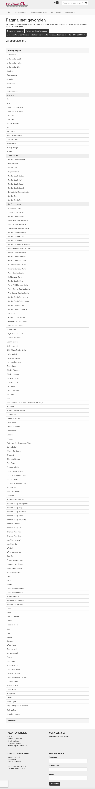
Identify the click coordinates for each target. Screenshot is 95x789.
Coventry (10, 495)
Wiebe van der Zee (14, 572)
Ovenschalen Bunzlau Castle (18, 228)
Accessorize (11, 143)
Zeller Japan (11, 701)
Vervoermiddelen (13, 653)
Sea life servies (12, 342)
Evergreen (11, 693)
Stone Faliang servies (15, 471)
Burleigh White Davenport (16, 483)
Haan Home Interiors (14, 491)
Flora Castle (11, 329)
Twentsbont (11, 131)
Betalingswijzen (13, 741)
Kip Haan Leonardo (14, 362)
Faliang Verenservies (14, 560)
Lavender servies (13, 427)
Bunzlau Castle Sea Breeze (18, 297)
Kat (8, 127)
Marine (9, 152)
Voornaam (53, 757)
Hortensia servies (13, 358)
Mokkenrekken (11, 75)
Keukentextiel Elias (13, 67)
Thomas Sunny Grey (14, 507)
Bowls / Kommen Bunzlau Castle (19, 248)
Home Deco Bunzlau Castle (18, 220)
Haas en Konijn (12, 625)
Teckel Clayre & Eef (14, 665)
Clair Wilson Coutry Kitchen (17, 350)
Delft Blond (11, 115)
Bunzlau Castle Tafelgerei (17, 232)
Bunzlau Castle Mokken (16, 216)
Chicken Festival (13, 374)
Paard (9, 608)
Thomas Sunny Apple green (17, 503)
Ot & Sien (10, 556)
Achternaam (54, 766)
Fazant (9, 621)
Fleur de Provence (14, 338)
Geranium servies (13, 418)
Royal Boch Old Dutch (15, 334)
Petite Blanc (11, 422)
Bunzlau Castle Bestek (16, 188)
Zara (9, 99)
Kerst (9, 580)
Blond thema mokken (15, 111)
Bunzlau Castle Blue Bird (17, 261)
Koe (8, 633)
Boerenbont (11, 366)
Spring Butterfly (12, 447)
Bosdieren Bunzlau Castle (17, 321)
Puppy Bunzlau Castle (16, 273)
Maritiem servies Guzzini (16, 410)
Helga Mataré (12, 354)
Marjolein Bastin (13, 596)
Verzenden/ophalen (15, 738)
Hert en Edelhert (13, 617)
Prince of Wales (12, 479)
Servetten (10, 79)
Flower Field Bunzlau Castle (18, 285)
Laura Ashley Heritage (15, 592)
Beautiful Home (12, 382)
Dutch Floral (11, 689)
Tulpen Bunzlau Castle (16, 212)
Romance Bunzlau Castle (17, 269)
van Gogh (11, 313)
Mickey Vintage (12, 147)
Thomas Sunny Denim (15, 515)
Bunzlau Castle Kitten (15, 281)
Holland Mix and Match (15, 600)
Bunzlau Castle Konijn (16, 305)
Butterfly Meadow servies (16, 475)
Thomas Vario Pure (14, 532)
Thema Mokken (13, 685)
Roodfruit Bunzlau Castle (17, 252)
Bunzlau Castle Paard (16, 200)
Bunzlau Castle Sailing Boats (18, 301)
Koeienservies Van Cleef (16, 499)
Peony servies (12, 431)
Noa (8, 398)
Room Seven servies (14, 135)
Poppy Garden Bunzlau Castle (19, 289)
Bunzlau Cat (12, 196)
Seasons (10, 435)
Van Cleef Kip (12, 544)
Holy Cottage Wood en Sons (17, 705)
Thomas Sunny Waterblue (16, 511)
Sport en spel (12, 649)
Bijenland (10, 455)
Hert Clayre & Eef (13, 669)
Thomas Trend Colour (15, 604)
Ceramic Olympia (13, 673)
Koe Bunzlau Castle (15, 204)
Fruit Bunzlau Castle (15, 325)
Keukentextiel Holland (14, 63)
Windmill (10, 548)
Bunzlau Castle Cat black (17, 256)
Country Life (11, 661)
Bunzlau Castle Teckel (16, 184)
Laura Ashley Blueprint (15, 588)
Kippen (9, 584)
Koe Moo (10, 406)
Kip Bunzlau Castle (14, 208)
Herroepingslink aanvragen (17, 745)
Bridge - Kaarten (13, 123)
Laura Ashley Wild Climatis (17, 677)
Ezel (8, 629)
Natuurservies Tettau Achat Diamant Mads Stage (25, 402)
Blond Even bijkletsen (15, 107)
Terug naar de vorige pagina (36, 31)
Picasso (10, 439)
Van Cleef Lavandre (14, 540)
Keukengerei (11, 55)
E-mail (51, 774)
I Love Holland (12, 681)
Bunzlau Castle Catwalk (16, 176)
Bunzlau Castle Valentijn (16, 159)
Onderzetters (11, 710)
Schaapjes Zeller (13, 467)
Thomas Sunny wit (14, 528)
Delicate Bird (12, 168)
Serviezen (10, 95)
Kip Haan (10, 394)
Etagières (9, 71)
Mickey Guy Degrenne (15, 451)
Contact (10, 736)
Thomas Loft (11, 487)
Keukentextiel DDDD (13, 59)
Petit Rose (11, 463)
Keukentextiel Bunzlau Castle (18, 192)
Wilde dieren (11, 645)
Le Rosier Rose (12, 139)
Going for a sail (12, 346)
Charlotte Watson (13, 459)
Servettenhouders (13, 714)
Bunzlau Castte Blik (15, 240)
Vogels (9, 637)
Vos (8, 103)
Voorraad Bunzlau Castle (17, 224)
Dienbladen (10, 83)
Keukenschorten (12, 91)
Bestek (8, 87)
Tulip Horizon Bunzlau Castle (18, 293)
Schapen (10, 641)
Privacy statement (14, 743)
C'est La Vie (11, 414)
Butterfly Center (13, 164)
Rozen (9, 657)
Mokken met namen (14, 568)
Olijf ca (9, 697)
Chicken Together (13, 370)
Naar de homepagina (15, 31)
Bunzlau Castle (12, 156)
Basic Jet (10, 119)
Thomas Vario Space (14, 536)
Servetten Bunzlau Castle (17, 265)
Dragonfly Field (13, 172)
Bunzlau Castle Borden (16, 236)
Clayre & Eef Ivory (13, 378)
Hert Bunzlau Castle (15, 277)
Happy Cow (11, 386)
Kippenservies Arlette (15, 564)
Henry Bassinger (13, 390)
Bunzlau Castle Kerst (15, 180)
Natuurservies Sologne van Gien (19, 443)
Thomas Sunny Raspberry (16, 519)
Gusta (9, 576)
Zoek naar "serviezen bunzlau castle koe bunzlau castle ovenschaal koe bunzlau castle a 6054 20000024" (46, 35)
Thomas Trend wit (13, 524)
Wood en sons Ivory (14, 552)
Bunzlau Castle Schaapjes (17, 309)
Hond (9, 612)
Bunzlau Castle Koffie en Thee (19, 244)
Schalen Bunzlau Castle (16, 317)
